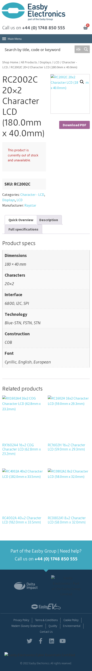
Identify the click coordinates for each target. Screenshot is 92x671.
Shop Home (10, 62)
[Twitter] (29, 641)
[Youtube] (62, 641)
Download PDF (74, 125)
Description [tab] (48, 220)
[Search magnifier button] (86, 49)
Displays (45, 62)
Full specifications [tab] (23, 229)
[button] (15, 38)
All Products (29, 62)
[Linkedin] (51, 641)
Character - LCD (32, 194)
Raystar (30, 205)
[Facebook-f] (40, 641)
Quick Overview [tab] (20, 220)
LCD (56, 62)
